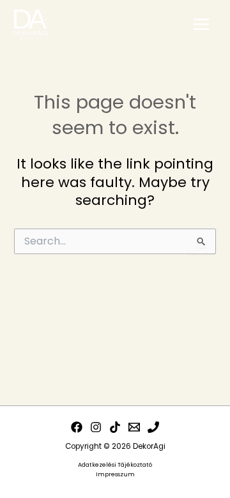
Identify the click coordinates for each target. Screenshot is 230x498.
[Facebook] (76, 427)
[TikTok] (115, 427)
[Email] (134, 427)
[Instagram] (96, 427)
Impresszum (115, 474)
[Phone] (153, 427)
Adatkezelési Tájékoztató (115, 464)
